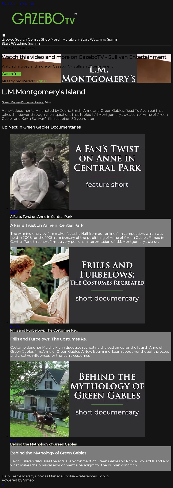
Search (21, 39)
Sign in (112, 39)
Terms (16, 476)
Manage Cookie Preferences (73, 476)
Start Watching (94, 39)
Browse (8, 39)
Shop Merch (51, 39)
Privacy (28, 476)
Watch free (11, 74)
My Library (71, 39)
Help (6, 476)
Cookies (42, 476)
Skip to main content (19, 4)
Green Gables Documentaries (23, 102)
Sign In (34, 43)
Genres (34, 39)
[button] (4, 35)
